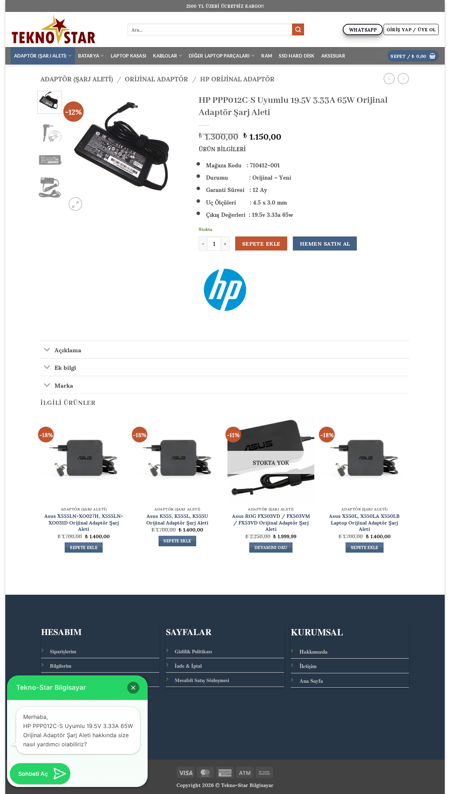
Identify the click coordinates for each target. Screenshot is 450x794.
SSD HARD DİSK (296, 56)
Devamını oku (271, 547)
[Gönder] (298, 29)
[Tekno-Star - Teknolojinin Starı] (64, 29)
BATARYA (88, 56)
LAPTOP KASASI (128, 56)
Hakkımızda (314, 651)
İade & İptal (188, 665)
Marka (63, 384)
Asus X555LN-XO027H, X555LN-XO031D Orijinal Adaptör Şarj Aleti (83, 522)
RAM (266, 56)
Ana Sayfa (311, 681)
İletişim (308, 666)
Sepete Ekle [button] (83, 547)
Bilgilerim (60, 665)
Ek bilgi (65, 367)
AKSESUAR (333, 56)
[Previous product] (403, 78)
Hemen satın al (325, 243)
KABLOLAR (165, 56)
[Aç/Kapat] (47, 350)
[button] (411, 29)
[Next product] (389, 78)
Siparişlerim (63, 651)
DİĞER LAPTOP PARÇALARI (219, 56)
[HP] (225, 289)
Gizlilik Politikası (193, 651)
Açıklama (67, 349)
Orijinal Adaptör (156, 78)
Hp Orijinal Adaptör (237, 78)
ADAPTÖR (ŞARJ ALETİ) (40, 56)
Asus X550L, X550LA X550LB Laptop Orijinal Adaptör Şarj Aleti (364, 522)
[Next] (177, 152)
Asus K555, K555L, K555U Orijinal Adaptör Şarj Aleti (177, 518)
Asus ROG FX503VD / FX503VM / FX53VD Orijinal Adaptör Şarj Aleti (271, 522)
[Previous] (77, 152)
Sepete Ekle (261, 243)
